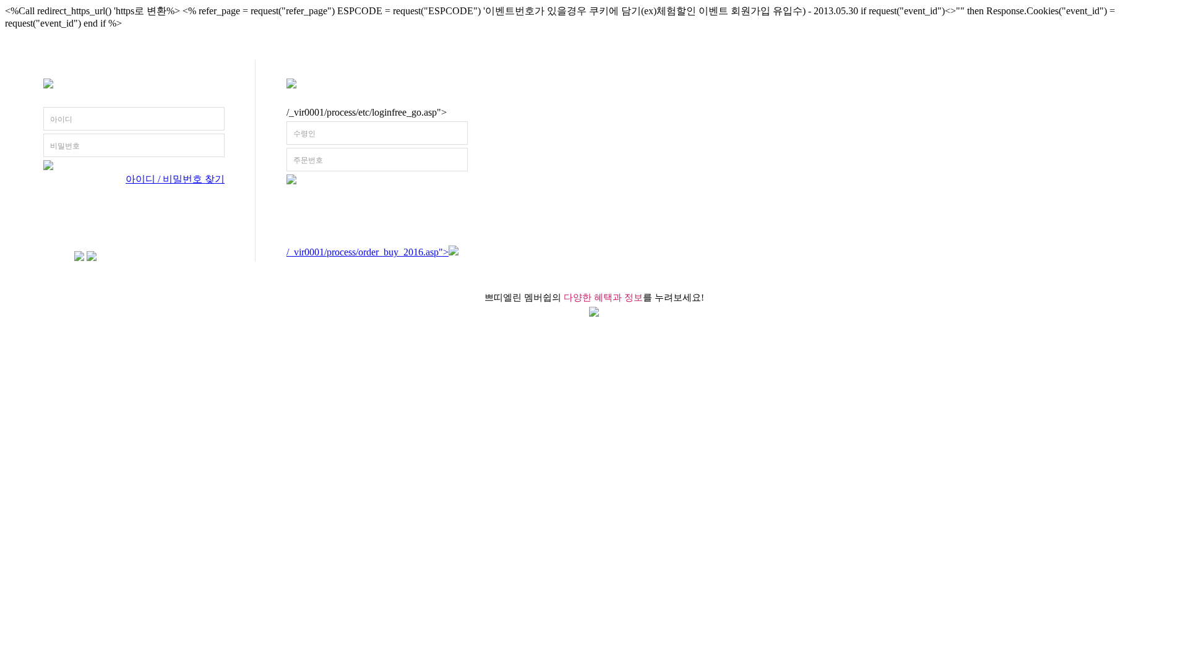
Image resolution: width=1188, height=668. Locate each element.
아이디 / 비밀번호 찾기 (175, 179)
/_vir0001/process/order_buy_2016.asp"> (367, 252)
